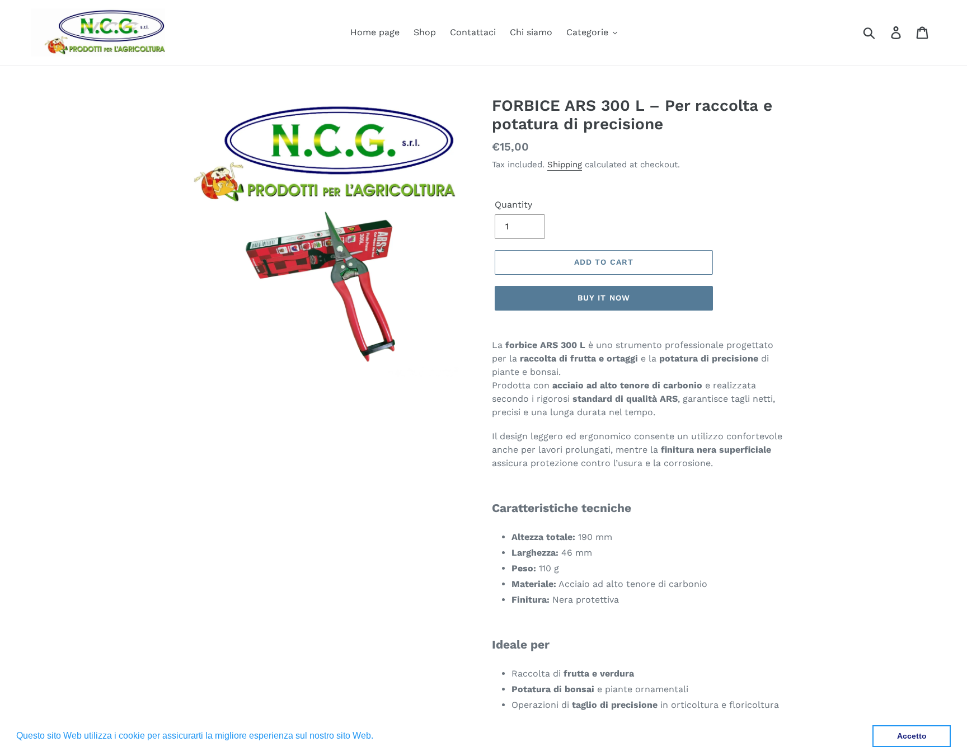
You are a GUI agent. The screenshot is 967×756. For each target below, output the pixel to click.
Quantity (513, 204)
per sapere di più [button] (410, 735)
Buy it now (604, 297)
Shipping (564, 164)
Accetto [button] (912, 735)
